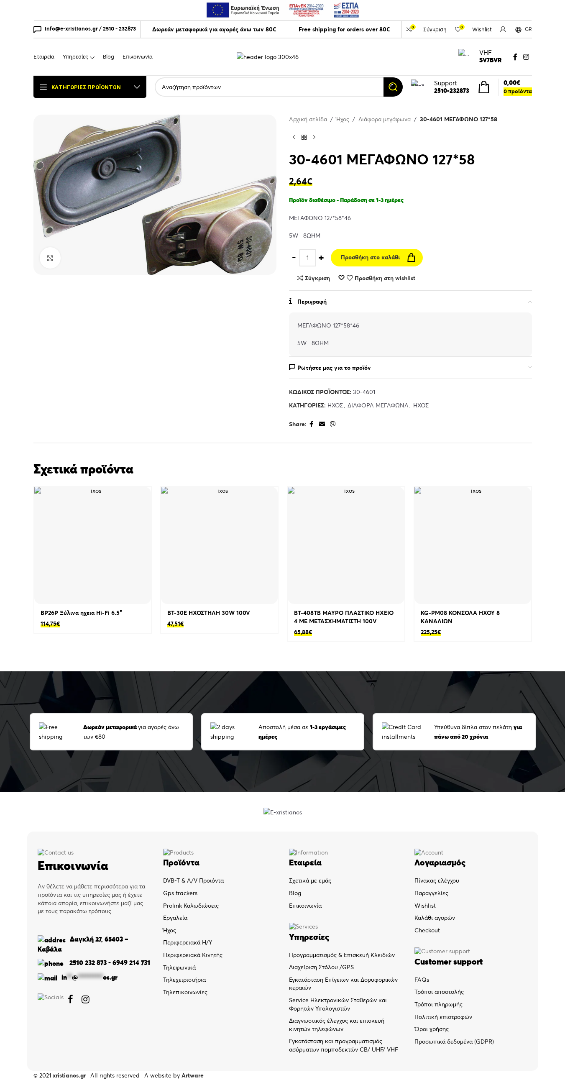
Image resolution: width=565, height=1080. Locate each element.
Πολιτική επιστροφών (443, 1017)
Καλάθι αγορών (434, 917)
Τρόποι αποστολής (439, 992)
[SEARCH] (393, 87)
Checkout (427, 930)
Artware (193, 1075)
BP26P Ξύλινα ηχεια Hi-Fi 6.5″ (81, 613)
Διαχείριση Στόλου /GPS (321, 967)
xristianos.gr (69, 1075)
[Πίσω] (304, 138)
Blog (295, 893)
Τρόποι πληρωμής (438, 1004)
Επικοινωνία (305, 905)
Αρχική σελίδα (308, 119)
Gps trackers (180, 893)
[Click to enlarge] (50, 257)
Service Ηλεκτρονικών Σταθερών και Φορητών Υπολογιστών (338, 1004)
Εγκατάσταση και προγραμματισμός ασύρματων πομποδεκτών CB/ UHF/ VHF (343, 1045)
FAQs (421, 979)
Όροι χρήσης (431, 1029)
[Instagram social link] (526, 57)
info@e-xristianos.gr (71, 28)
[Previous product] (294, 138)
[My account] (503, 29)
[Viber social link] (332, 424)
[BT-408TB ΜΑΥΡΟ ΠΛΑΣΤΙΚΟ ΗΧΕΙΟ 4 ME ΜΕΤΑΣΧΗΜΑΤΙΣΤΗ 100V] (346, 545)
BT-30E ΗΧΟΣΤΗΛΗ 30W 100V (208, 613)
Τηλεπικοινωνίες (185, 992)
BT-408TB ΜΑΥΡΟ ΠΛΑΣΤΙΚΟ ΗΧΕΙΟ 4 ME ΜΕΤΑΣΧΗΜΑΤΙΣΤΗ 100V (344, 617)
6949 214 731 (131, 962)
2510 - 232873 (119, 28)
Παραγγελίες (431, 893)
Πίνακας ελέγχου (436, 880)
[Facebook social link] (515, 57)
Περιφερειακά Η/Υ (187, 942)
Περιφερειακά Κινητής (192, 955)
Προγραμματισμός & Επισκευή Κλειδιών (342, 955)
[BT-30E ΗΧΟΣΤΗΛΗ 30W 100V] (219, 545)
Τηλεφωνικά (179, 967)
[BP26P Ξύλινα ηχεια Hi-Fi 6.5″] (92, 545)
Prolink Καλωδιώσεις (191, 905)
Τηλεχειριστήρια (184, 979)
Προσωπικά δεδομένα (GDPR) (454, 1041)
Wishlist (425, 905)
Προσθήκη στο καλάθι (370, 257)
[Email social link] (322, 424)
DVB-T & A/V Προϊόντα (193, 880)
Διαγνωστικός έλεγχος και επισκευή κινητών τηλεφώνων (336, 1025)
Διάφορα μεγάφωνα (384, 119)
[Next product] (314, 138)
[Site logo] (268, 56)
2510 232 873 (87, 962)
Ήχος (342, 119)
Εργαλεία (175, 917)
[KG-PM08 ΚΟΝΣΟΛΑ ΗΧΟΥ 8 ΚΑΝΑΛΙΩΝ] (472, 545)
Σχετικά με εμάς (310, 880)
